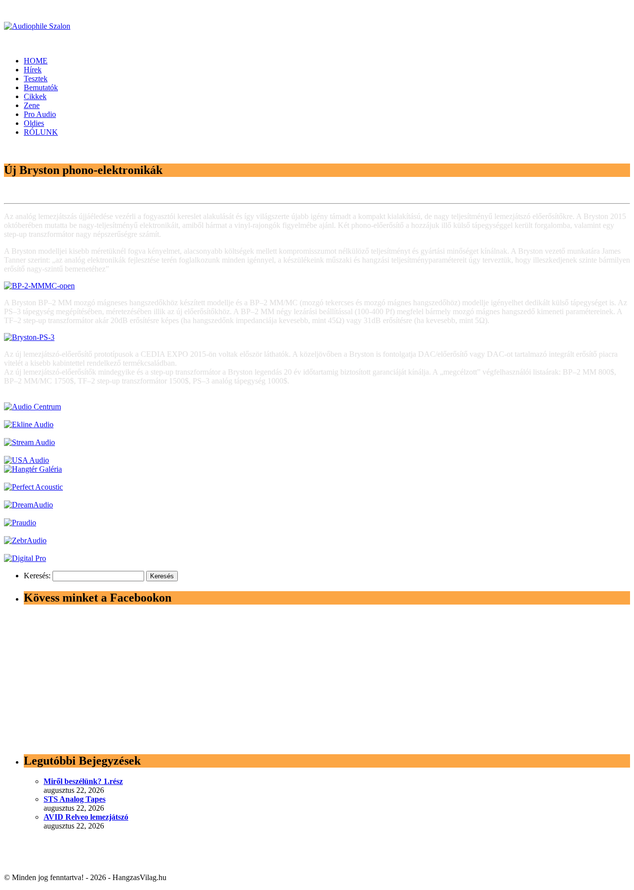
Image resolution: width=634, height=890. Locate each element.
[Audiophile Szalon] (37, 26)
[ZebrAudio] (25, 540)
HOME (36, 60)
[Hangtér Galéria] (33, 469)
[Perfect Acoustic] (33, 487)
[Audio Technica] (28, 424)
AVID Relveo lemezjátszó (86, 817)
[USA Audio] (26, 460)
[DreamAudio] (28, 505)
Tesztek (36, 78)
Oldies (34, 123)
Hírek (33, 69)
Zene (32, 105)
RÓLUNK (41, 132)
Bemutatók (41, 87)
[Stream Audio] (29, 442)
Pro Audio (40, 114)
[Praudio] (20, 522)
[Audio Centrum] (32, 406)
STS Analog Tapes (75, 799)
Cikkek (35, 96)
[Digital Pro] (25, 558)
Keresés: (37, 575)
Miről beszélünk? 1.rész (83, 781)
